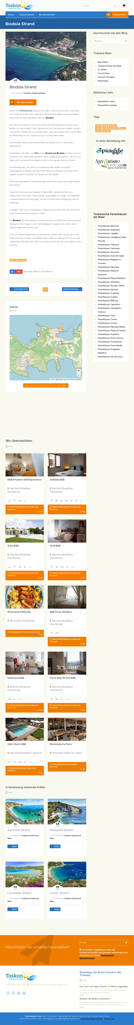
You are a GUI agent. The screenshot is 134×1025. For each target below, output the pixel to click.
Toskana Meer (119, 15)
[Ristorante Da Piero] (28, 361)
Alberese (106, 131)
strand (110, 128)
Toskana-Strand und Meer (34, 93)
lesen (14, 846)
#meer (13, 260)
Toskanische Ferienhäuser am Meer (110, 216)
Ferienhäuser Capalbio (108, 233)
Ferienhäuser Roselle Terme (111, 286)
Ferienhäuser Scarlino (108, 297)
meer (98, 125)
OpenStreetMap (68, 379)
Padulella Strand (61, 830)
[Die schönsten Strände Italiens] (111, 151)
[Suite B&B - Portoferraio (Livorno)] (24, 531)
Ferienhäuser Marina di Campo (111, 330)
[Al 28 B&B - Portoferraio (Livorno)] (67, 531)
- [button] (79, 375)
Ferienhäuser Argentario (109, 230)
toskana (113, 125)
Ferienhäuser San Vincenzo (110, 357)
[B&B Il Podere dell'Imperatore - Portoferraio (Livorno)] (24, 464)
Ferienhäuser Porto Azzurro (111, 338)
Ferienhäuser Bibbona (108, 300)
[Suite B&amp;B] (52, 337)
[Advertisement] (45, 415)
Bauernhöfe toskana (107, 105)
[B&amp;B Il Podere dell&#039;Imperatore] (44, 341)
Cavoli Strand (59, 893)
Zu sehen (102, 69)
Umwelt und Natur (106, 77)
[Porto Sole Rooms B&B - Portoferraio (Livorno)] (67, 663)
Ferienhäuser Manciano (108, 267)
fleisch (122, 128)
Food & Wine (104, 73)
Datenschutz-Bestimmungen (91, 1019)
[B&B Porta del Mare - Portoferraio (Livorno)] (67, 597)
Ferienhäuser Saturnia (108, 289)
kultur (104, 125)
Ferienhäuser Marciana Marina (111, 327)
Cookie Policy (109, 1019)
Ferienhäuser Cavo (106, 315)
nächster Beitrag (70, 289)
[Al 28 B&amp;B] (59, 327)
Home (11, 15)
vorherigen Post (21, 289)
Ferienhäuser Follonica (108, 245)
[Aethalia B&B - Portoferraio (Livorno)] (67, 464)
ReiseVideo (103, 81)
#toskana (22, 260)
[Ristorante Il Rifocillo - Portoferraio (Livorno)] (24, 597)
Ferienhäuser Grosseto (108, 252)
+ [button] (79, 370)
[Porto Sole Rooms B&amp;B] (62, 328)
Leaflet (52, 379)
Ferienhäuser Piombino (108, 334)
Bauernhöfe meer (106, 101)
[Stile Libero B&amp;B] (56, 352)
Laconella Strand (19, 893)
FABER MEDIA (36, 1019)
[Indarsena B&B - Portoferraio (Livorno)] (24, 663)
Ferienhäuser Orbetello (109, 282)
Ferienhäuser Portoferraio (110, 342)
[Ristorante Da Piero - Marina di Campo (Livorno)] (67, 729)
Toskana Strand (26, 15)
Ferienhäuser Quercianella (110, 345)
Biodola (50, 118)
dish (116, 128)
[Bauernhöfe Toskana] (111, 164)
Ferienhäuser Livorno (107, 323)
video (98, 131)
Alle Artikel (103, 62)
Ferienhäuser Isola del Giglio (111, 256)
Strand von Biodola (55, 153)
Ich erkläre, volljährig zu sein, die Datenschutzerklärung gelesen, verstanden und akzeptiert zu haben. (104, 954)
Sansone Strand (18, 830)
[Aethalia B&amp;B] (48, 328)
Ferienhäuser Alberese (108, 226)
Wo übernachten (47, 15)
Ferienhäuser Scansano (108, 293)
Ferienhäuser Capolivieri (109, 304)
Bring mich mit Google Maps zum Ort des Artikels (46, 385)
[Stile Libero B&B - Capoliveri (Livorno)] (24, 729)
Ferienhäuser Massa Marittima (111, 278)
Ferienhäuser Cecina (107, 319)
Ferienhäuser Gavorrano (109, 248)
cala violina (100, 128)
